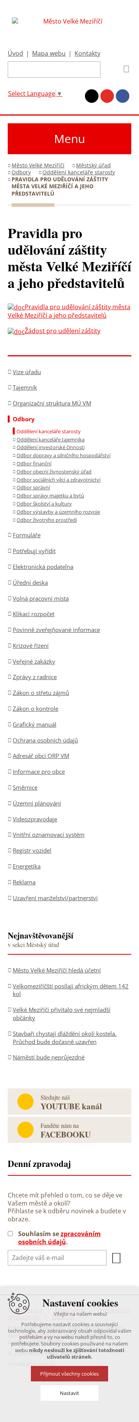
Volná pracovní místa (41, 598)
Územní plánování (37, 803)
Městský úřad (93, 165)
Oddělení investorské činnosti (51, 447)
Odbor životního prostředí (47, 519)
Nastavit (69, 1393)
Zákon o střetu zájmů (41, 693)
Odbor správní (33, 487)
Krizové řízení (31, 645)
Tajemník (25, 387)
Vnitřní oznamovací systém (49, 834)
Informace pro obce (39, 771)
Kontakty (87, 53)
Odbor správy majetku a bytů (50, 495)
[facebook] (122, 96)
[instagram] (91, 96)
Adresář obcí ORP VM (41, 756)
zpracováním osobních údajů (59, 1238)
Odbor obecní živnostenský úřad (54, 471)
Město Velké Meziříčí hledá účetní (57, 970)
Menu (69, 138)
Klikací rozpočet (33, 614)
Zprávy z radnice (35, 677)
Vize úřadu (27, 372)
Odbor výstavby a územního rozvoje (58, 511)
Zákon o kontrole (35, 708)
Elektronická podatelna (43, 567)
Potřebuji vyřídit (34, 551)
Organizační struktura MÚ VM (52, 403)
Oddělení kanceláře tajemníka (51, 439)
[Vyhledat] (123, 69)
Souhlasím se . (59, 1238)
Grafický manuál (34, 724)
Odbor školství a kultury (44, 503)
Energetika (27, 866)
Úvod (15, 53)
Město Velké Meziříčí (38, 165)
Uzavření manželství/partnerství (55, 898)
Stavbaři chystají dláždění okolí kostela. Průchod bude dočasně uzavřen (65, 1038)
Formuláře (27, 535)
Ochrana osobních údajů (45, 740)
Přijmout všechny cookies (69, 1373)
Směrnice (25, 787)
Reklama (24, 882)
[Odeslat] (116, 1258)
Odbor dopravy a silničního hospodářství (63, 455)
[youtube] (107, 96)
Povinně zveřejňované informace (56, 630)
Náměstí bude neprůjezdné (49, 1057)
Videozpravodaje (35, 819)
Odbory (21, 172)
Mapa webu (49, 53)
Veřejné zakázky (34, 661)
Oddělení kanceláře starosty (78, 172)
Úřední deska (30, 582)
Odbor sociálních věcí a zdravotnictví (58, 479)
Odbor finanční (34, 463)
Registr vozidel (32, 850)
